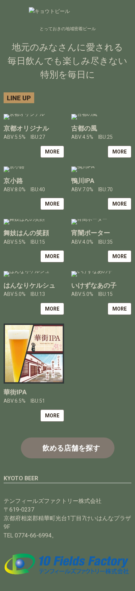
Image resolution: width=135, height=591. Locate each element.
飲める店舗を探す (71, 448)
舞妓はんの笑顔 (26, 233)
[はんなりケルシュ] (34, 274)
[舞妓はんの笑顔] (34, 222)
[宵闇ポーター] (101, 222)
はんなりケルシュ (29, 285)
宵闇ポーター (90, 233)
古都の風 (84, 128)
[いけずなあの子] (101, 274)
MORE (52, 152)
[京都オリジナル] (34, 117)
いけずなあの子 (94, 285)
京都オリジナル (26, 128)
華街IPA (15, 392)
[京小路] (34, 169)
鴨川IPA (82, 180)
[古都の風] (101, 117)
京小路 (13, 180)
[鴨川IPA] (101, 169)
